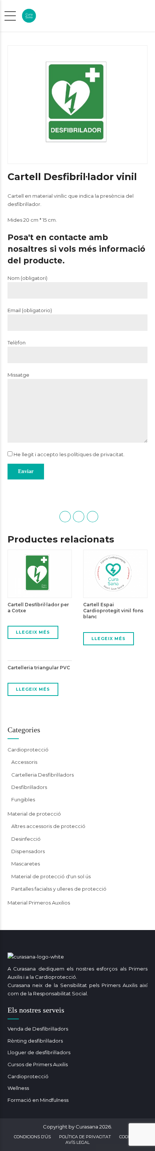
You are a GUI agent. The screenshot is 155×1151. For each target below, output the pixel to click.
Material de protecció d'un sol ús (51, 876)
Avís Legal (77, 1142)
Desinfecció (26, 839)
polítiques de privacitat (95, 454)
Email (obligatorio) (30, 310)
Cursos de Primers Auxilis (38, 1064)
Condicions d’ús (32, 1136)
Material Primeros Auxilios (39, 903)
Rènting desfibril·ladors (35, 1041)
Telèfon (17, 343)
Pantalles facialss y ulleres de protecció (58, 889)
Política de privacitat (85, 1136)
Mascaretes (25, 864)
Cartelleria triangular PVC (39, 667)
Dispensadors (28, 851)
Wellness (18, 1088)
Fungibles (23, 799)
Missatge (18, 375)
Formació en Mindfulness (38, 1100)
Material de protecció (34, 814)
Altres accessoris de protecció (48, 826)
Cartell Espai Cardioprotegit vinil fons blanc (113, 610)
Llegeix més (33, 632)
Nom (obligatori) (27, 278)
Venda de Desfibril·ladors (38, 1029)
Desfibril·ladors (29, 787)
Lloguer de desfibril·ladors (39, 1052)
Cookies (128, 1136)
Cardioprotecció (28, 750)
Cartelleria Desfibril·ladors (42, 775)
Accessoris (24, 762)
